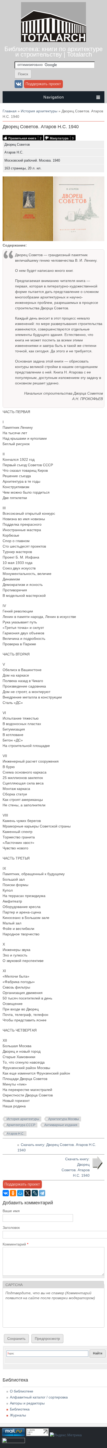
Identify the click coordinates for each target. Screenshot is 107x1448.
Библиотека (20, 1409)
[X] (27, 1193)
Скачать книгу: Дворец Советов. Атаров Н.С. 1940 (76, 1167)
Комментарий (15, 1244)
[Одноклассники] (13, 1193)
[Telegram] (42, 1193)
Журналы (18, 1415)
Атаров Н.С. (15, 1134)
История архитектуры (39, 111)
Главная (10, 111)
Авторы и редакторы (27, 1403)
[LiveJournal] (35, 1193)
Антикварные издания (60, 1125)
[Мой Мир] (20, 1193)
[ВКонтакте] (6, 1193)
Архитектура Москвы (63, 1119)
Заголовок (11, 1227)
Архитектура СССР (21, 1125)
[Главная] (53, 41)
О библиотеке (21, 1391)
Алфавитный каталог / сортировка (39, 1397)
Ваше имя (11, 1211)
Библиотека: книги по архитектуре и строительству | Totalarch (53, 51)
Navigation (53, 97)
